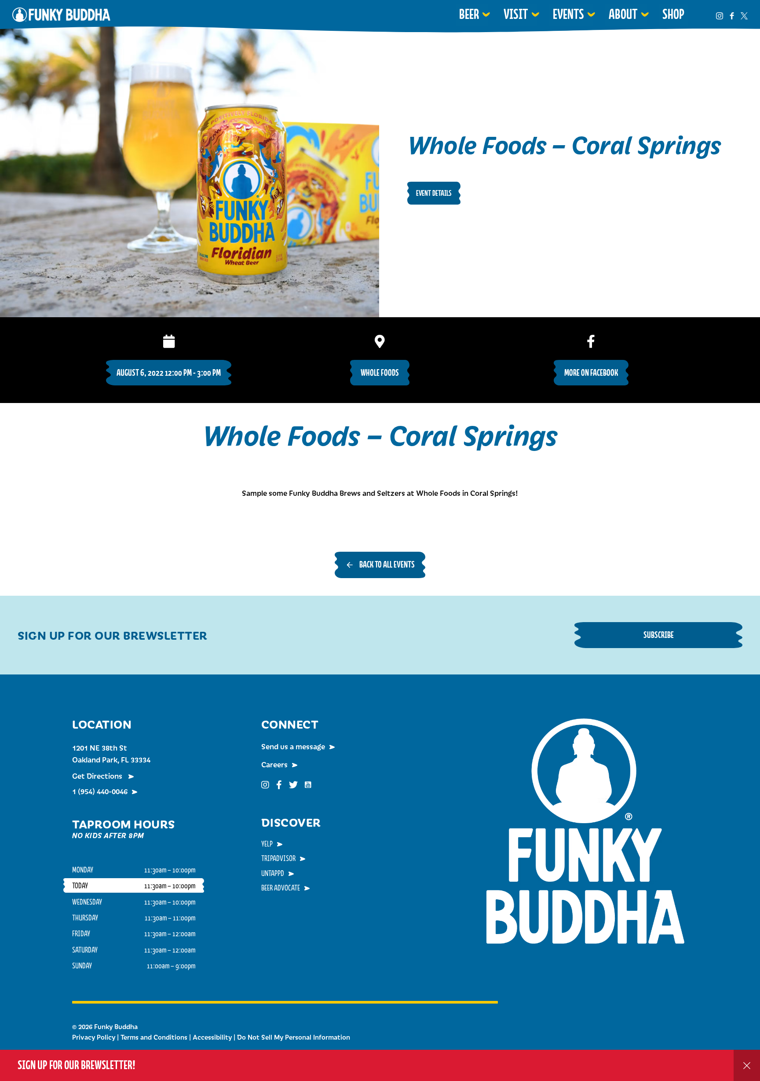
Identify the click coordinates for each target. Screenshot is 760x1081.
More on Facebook (591, 372)
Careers (274, 764)
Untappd (272, 873)
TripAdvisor (278, 858)
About (623, 14)
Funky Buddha (61, 15)
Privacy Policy (93, 1037)
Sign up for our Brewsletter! (76, 1065)
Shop (673, 14)
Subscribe (658, 635)
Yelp (267, 843)
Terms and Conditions (154, 1037)
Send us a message (293, 746)
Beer (469, 14)
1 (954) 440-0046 (100, 791)
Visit (516, 14)
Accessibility (212, 1037)
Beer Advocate (280, 887)
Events (568, 14)
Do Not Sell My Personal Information (293, 1037)
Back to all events (387, 564)
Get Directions (98, 775)
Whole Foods (380, 372)
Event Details (434, 193)
